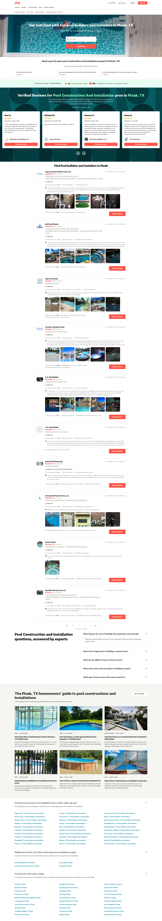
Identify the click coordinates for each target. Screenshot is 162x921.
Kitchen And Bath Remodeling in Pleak (28, 898)
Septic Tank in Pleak (111, 888)
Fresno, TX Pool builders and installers (72, 813)
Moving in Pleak (20, 908)
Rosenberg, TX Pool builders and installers (29, 840)
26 (95, 625)
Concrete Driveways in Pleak (113, 911)
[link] (6, 139)
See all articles (139, 694)
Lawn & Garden (32, 7)
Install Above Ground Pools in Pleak (27, 866)
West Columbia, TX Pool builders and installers (120, 844)
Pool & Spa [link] (30, 12)
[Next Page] (101, 625)
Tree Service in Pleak (22, 894)
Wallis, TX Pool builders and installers (117, 817)
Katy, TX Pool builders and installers (71, 827)
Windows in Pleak (110, 898)
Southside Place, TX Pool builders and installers (120, 823)
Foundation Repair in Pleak (24, 911)
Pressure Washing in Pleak (113, 884)
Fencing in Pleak (20, 891)
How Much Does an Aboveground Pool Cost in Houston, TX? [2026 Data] (78, 738)
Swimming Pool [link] (39, 12)
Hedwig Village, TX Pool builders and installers (120, 827)
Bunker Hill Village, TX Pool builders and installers (121, 837)
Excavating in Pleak (66, 863)
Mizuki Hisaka (109, 733)
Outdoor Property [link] (20, 12)
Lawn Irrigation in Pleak (112, 904)
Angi (16, 733)
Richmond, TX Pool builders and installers (29, 834)
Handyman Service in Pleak (68, 888)
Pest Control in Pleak (22, 915)
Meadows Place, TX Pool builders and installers (31, 820)
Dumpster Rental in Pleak (113, 915)
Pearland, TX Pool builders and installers (73, 837)
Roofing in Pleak (20, 884)
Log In (132, 3)
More (40, 7)
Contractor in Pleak (110, 891)
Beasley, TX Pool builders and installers (72, 830)
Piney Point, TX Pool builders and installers (119, 834)
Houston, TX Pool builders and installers (28, 844)
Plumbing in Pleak (65, 866)
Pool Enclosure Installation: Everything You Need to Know (36, 782)
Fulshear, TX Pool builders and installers (28, 837)
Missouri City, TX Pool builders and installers (30, 817)
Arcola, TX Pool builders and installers (72, 823)
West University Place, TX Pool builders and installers (122, 820)
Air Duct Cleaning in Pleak (113, 894)
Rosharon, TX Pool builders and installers (73, 820)
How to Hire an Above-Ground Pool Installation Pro (80, 781)
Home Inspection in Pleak (112, 908)
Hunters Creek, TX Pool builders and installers (75, 834)
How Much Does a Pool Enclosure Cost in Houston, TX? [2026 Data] (35, 738)
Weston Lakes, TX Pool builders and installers (119, 813)
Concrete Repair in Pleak (67, 898)
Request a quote (21, 144)
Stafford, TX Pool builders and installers (28, 823)
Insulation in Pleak (65, 911)
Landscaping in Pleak (22, 901)
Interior (17, 7)
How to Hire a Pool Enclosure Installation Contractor (126, 781)
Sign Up (142, 3)
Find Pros (81, 46)
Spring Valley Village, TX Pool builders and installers (122, 830)
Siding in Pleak (64, 915)
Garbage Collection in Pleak (68, 901)
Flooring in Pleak (65, 894)
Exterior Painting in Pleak (67, 904)
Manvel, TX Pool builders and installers (72, 844)
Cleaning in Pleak (65, 891)
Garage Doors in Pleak (66, 884)
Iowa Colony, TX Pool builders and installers (74, 817)
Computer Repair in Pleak (112, 901)
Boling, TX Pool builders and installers (117, 840)
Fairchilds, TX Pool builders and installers (29, 830)
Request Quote (117, 214)
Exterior (23, 7)
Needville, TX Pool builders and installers (29, 827)
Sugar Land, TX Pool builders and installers (29, 813)
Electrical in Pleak (21, 888)
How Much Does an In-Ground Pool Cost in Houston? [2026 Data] (126, 738)
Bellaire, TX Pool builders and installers (72, 840)
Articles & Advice (49, 7)
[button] (52, 201)
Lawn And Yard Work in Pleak (25, 904)
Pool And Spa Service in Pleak (25, 863)
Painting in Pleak (65, 908)
